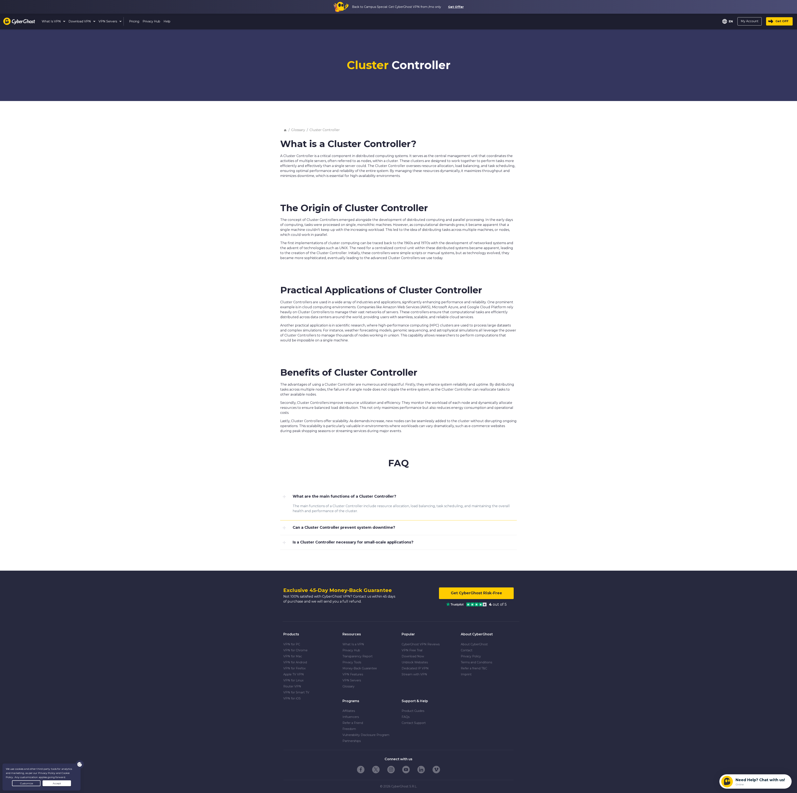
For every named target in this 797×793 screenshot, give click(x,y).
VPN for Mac (292, 656)
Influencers (350, 717)
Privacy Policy (471, 656)
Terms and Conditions (476, 662)
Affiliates (348, 711)
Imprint (466, 674)
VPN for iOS (292, 698)
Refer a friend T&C (474, 668)
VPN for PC (291, 644)
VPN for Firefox (294, 668)
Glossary (298, 130)
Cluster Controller (324, 130)
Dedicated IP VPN (415, 668)
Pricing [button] (134, 21)
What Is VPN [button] (52, 21)
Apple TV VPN (293, 674)
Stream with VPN (414, 674)
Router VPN (292, 686)
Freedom (349, 729)
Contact (466, 650)
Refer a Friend (352, 723)
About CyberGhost (474, 644)
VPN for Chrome (295, 650)
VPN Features (352, 674)
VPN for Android (295, 662)
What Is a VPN (353, 644)
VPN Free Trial (412, 650)
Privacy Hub (351, 650)
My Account (749, 21)
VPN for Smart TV (296, 692)
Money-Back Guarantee (359, 668)
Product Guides (413, 711)
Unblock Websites (415, 662)
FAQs (406, 717)
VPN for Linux (293, 680)
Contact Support (414, 723)
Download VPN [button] (80, 21)
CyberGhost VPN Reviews (421, 644)
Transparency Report (357, 656)
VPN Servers (351, 680)
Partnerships (351, 741)
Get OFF (781, 21)
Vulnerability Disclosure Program (365, 735)
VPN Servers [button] (108, 21)
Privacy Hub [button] (151, 21)
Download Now (413, 656)
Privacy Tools (351, 662)
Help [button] (167, 21)
